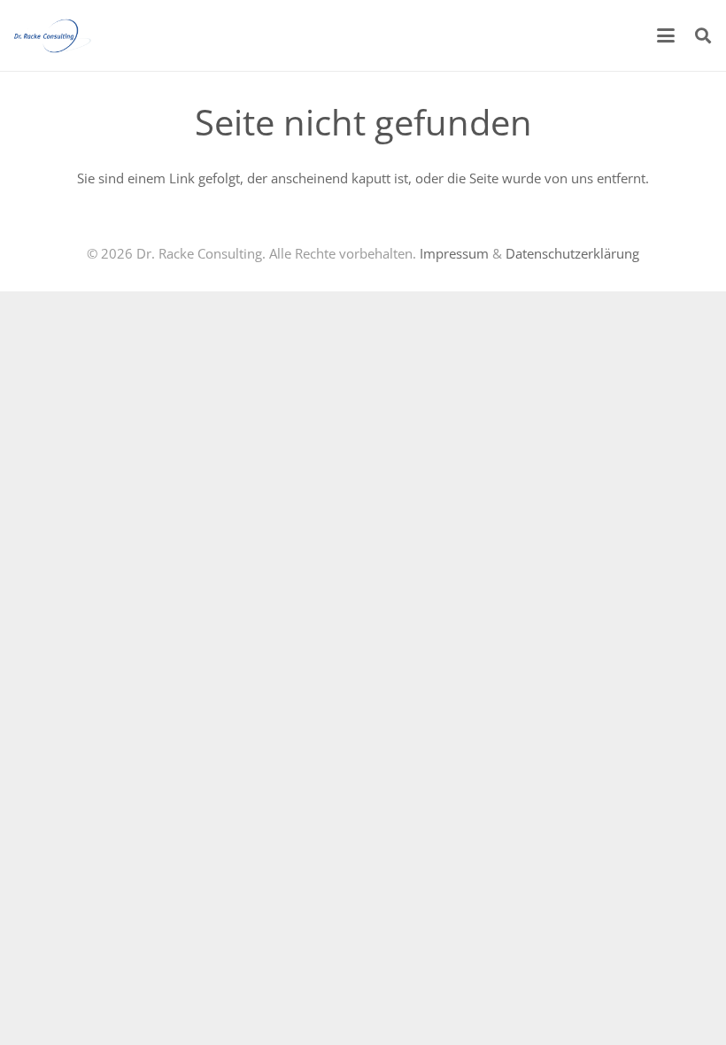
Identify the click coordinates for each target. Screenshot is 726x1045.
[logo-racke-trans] (52, 35)
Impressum (454, 253)
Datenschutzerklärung (572, 253)
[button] (665, 35)
